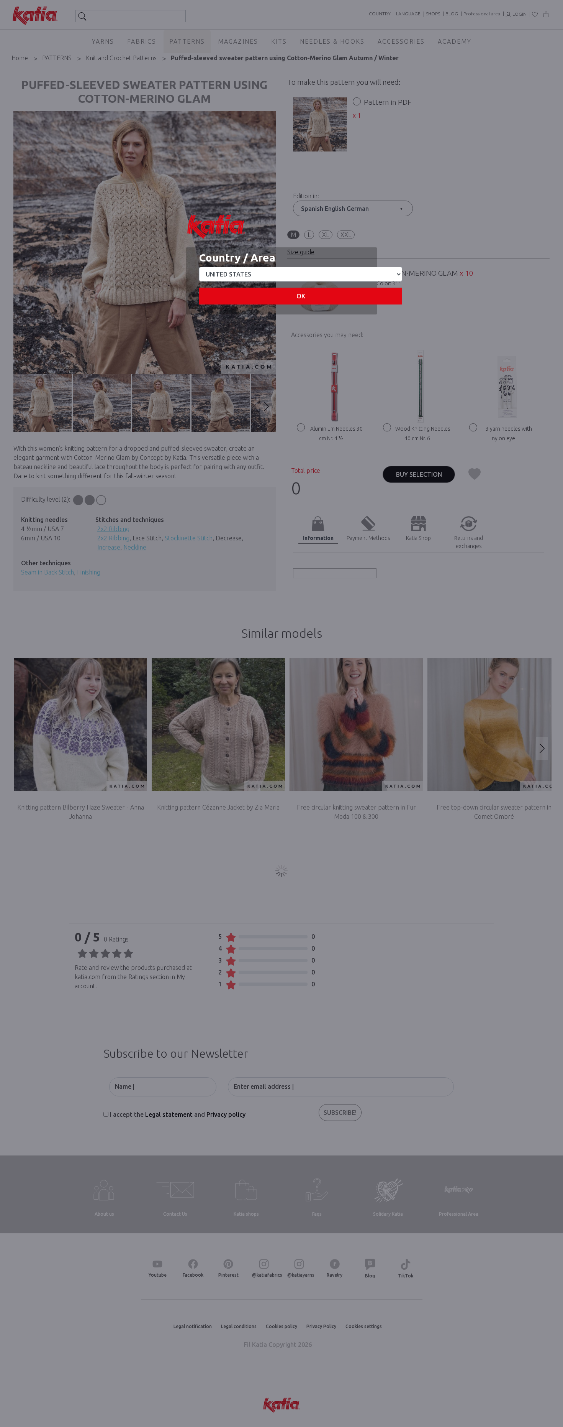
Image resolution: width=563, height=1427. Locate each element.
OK (300, 296)
